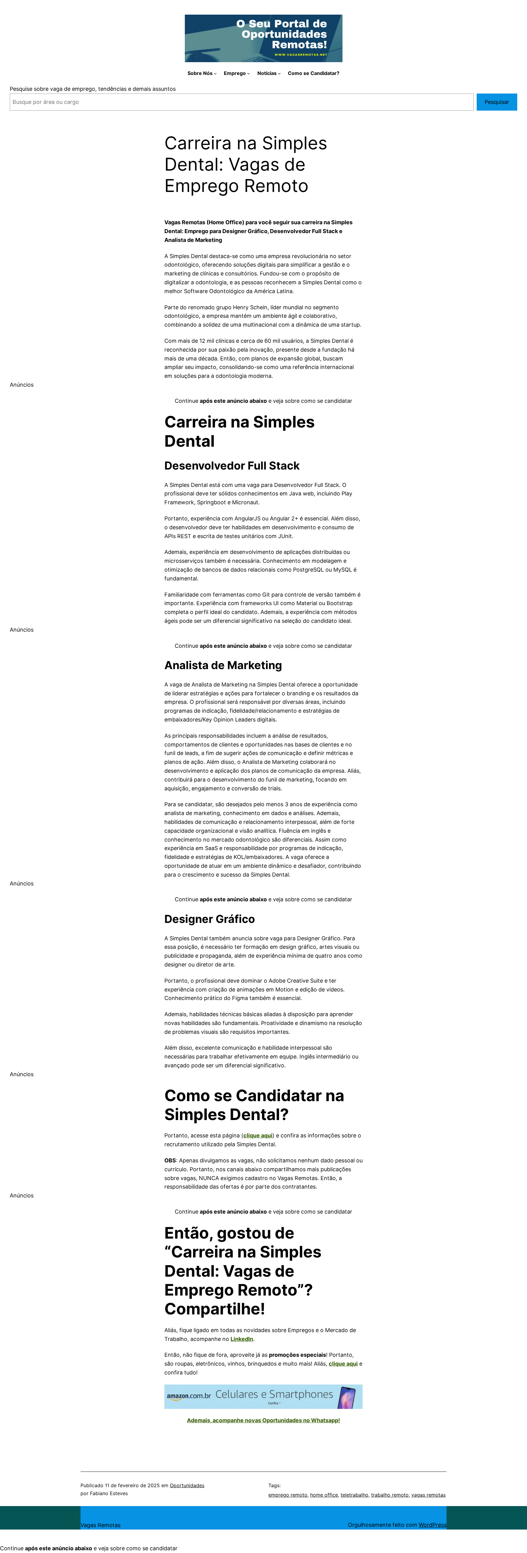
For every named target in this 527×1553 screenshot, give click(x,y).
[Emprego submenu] (248, 73)
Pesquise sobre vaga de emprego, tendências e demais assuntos (93, 89)
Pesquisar (497, 102)
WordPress (432, 1525)
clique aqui (257, 1135)
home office (324, 1495)
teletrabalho (354, 1495)
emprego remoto (287, 1495)
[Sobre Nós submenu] (215, 73)
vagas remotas (428, 1495)
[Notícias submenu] (279, 73)
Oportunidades (187, 1485)
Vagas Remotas (100, 1525)
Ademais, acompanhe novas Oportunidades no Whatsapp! (263, 1420)
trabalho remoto (390, 1495)
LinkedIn (242, 1339)
